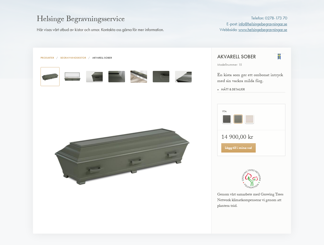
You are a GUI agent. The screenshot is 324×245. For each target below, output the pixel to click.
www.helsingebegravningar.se (262, 29)
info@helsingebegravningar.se (263, 24)
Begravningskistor (73, 57)
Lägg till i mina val (238, 148)
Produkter (47, 57)
